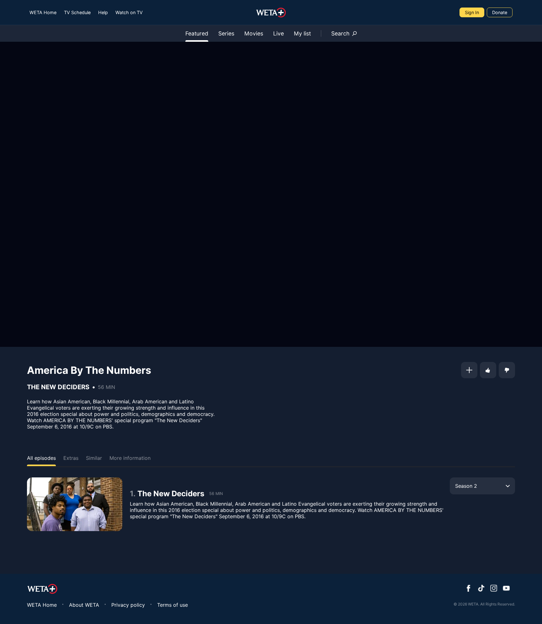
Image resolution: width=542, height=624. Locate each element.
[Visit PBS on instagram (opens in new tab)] (493, 588)
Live (278, 33)
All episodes (41, 458)
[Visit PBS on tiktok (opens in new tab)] (481, 588)
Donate (499, 12)
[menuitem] (43, 12)
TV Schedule (77, 12)
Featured (196, 33)
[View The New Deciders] (74, 504)
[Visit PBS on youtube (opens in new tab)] (506, 588)
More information (130, 458)
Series (226, 33)
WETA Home (42, 12)
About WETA (84, 605)
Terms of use (172, 605)
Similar (94, 458)
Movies (253, 33)
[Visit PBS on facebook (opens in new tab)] (468, 588)
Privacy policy (128, 605)
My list (302, 33)
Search (340, 33)
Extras (70, 458)
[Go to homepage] (271, 13)
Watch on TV (129, 12)
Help (103, 12)
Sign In (472, 12)
